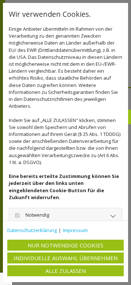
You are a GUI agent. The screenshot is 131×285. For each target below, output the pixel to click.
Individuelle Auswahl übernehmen (65, 258)
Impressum (75, 230)
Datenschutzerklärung (32, 230)
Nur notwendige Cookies (65, 245)
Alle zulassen (65, 270)
